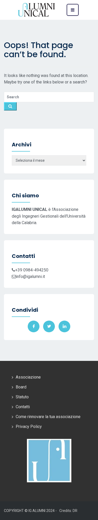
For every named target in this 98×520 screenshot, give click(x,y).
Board (21, 387)
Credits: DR (68, 511)
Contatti (23, 406)
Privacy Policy (29, 426)
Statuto (22, 396)
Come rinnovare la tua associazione (48, 416)
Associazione (28, 377)
